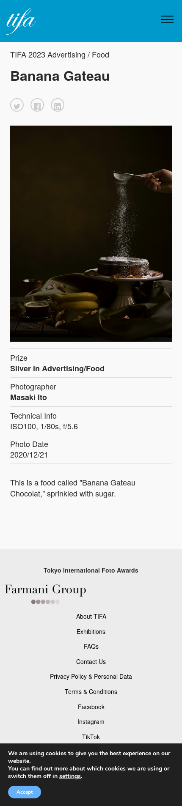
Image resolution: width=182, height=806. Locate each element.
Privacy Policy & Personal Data (91, 676)
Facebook (91, 706)
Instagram (91, 721)
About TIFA (91, 616)
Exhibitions (91, 631)
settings (70, 776)
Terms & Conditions (91, 691)
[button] (17, 105)
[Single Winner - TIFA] (20, 22)
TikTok (91, 736)
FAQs (91, 646)
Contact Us (91, 661)
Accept (25, 792)
